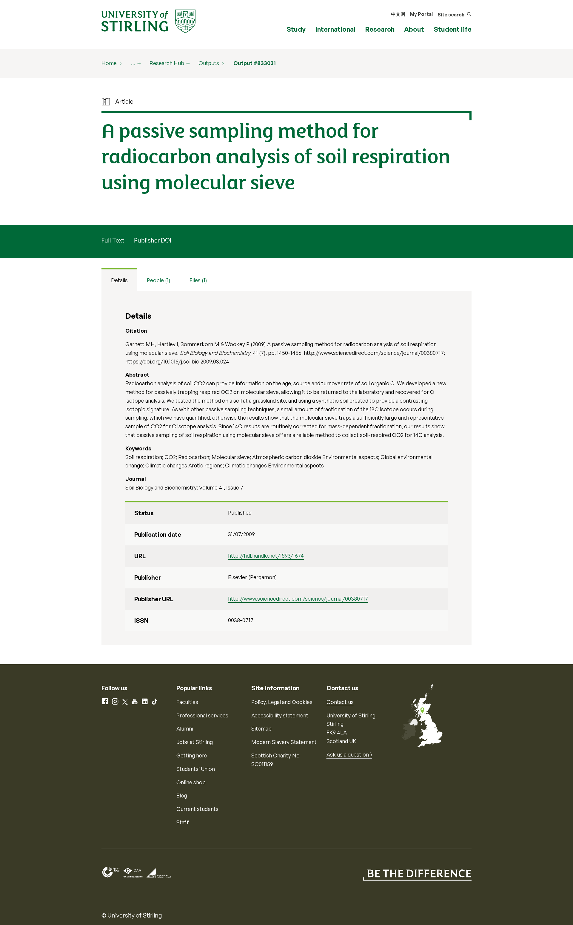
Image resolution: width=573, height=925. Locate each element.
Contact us (340, 702)
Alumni (184, 728)
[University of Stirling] (148, 20)
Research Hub (167, 63)
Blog (181, 795)
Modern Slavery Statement (284, 742)
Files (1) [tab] (198, 280)
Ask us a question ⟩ (349, 754)
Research (380, 29)
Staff (182, 822)
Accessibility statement (279, 715)
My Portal (421, 14)
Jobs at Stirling (194, 742)
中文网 (398, 14)
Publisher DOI (152, 240)
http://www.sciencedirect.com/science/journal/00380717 (298, 598)
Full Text (112, 240)
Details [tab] (119, 280)
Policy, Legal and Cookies (281, 702)
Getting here (191, 755)
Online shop (191, 782)
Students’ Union (195, 769)
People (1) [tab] (158, 280)
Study (296, 29)
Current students (197, 809)
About (414, 29)
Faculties (187, 702)
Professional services (202, 715)
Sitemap (261, 728)
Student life (453, 29)
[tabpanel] (286, 468)
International (335, 29)
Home (109, 63)
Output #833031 (254, 63)
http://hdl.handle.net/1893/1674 (266, 555)
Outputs (208, 63)
